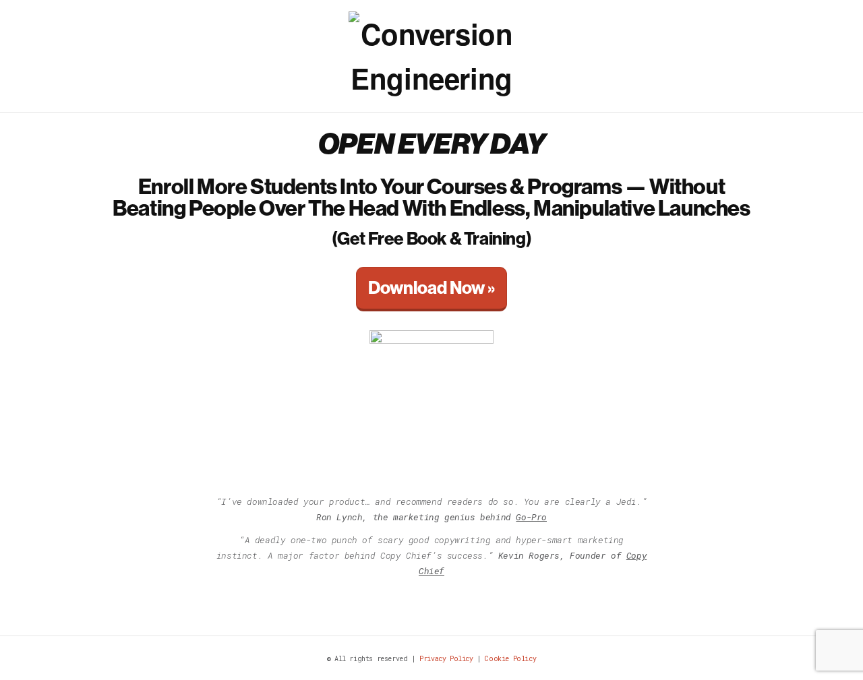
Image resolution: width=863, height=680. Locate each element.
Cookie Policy (510, 658)
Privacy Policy (446, 658)
